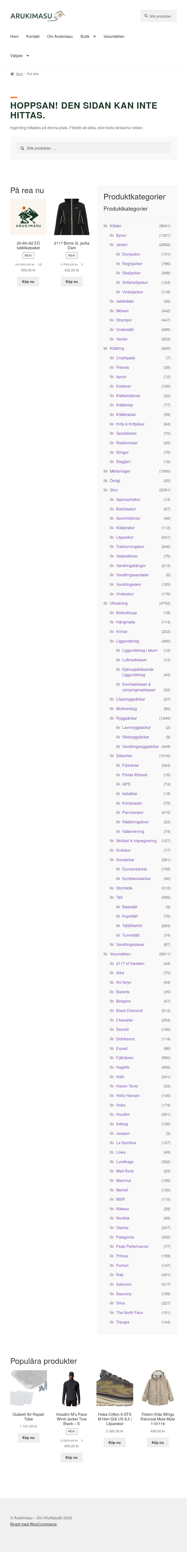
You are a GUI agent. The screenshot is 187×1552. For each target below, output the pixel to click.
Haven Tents (127, 1086)
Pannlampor (132, 812)
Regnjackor (132, 263)
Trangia (122, 1322)
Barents (123, 991)
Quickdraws (126, 433)
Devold (122, 1029)
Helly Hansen (128, 1095)
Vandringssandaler (132, 575)
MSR (120, 1199)
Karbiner (123, 386)
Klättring (117, 348)
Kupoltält (130, 916)
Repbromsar (127, 442)
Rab (119, 1274)
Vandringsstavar (130, 944)
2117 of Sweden (130, 963)
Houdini (123, 1114)
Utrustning (119, 603)
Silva (120, 1303)
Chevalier (124, 1020)
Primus (122, 1256)
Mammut (123, 1180)
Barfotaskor (126, 509)
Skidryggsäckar (135, 737)
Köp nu (28, 281)
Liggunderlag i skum (139, 650)
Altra (120, 972)
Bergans (123, 1001)
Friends (122, 367)
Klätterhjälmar (128, 395)
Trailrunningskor (130, 546)
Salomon (124, 1284)
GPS (126, 784)
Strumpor (124, 320)
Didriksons (125, 1039)
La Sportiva (126, 1142)
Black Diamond (129, 1010)
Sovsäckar (125, 859)
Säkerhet (124, 755)
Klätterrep (124, 405)
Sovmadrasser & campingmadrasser (138, 687)
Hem (14, 36)
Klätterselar (126, 414)
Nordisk (123, 1218)
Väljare (16, 55)
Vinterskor (125, 594)
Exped (121, 1048)
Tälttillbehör (132, 925)
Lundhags (124, 1161)
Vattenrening (133, 831)
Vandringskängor (131, 565)
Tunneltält (130, 935)
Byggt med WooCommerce (33, 1524)
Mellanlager (120, 471)
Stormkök (124, 888)
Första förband (134, 774)
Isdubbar (129, 793)
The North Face (129, 1312)
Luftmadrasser (134, 659)
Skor (114, 490)
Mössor (122, 310)
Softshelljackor (135, 282)
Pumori (122, 1265)
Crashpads (125, 358)
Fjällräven (124, 1057)
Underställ (125, 329)
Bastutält (129, 907)
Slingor (122, 452)
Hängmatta (125, 622)
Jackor (122, 244)
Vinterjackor (132, 292)
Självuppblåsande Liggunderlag (138, 672)
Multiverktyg (126, 708)
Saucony (123, 1293)
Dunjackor (131, 254)
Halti (120, 1076)
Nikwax (122, 1208)
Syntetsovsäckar (136, 878)
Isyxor (121, 376)
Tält (119, 897)
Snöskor (123, 850)
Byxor (121, 235)
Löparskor (124, 537)
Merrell (122, 1190)
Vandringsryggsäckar (140, 746)
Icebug (122, 1124)
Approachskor (128, 499)
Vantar (121, 339)
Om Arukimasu (60, 36)
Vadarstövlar (127, 556)
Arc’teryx (123, 982)
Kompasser (132, 803)
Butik (85, 36)
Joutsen (123, 1133)
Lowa (121, 1152)
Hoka (120, 1105)
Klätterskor (125, 527)
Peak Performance (132, 1246)
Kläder (115, 225)
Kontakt (32, 36)
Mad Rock (125, 1171)
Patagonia (125, 1237)
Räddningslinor (135, 822)
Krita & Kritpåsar (130, 424)
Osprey (122, 1227)
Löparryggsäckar (130, 699)
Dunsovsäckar (134, 869)
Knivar (121, 631)
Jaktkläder (125, 301)
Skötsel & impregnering (136, 840)
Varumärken (113, 36)
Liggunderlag (127, 641)
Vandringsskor (128, 584)
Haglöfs (123, 1067)
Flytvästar (130, 765)
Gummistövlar (128, 518)
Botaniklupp (126, 612)
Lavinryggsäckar (136, 727)
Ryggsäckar (126, 718)
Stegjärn (123, 461)
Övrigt (115, 480)
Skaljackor (131, 273)
